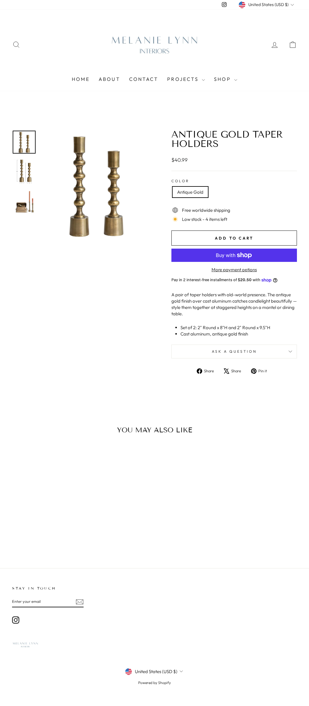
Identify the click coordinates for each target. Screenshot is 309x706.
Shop (223, 79)
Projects (183, 79)
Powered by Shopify (154, 682)
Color (180, 181)
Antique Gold (190, 192)
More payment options (234, 269)
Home (81, 79)
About (109, 79)
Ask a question (234, 351)
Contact (143, 79)
